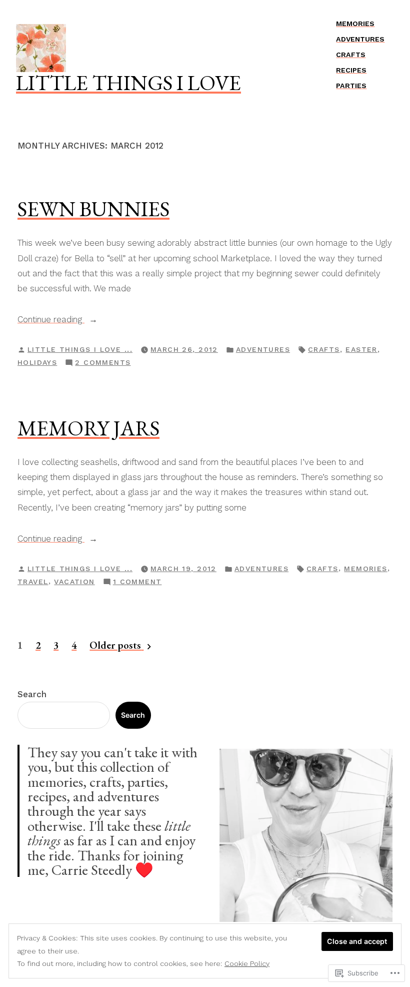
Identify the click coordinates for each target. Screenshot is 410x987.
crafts (351, 55)
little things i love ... (80, 349)
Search (32, 694)
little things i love (128, 83)
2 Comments (102, 363)
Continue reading (51, 320)
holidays (37, 362)
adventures (360, 39)
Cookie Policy (247, 963)
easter (362, 349)
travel (33, 582)
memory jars (89, 428)
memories (355, 24)
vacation (74, 582)
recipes (351, 70)
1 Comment (137, 582)
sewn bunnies (94, 209)
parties (351, 86)
